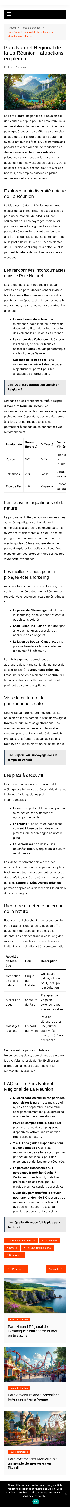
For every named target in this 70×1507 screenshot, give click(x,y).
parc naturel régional (38, 1247)
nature (13, 1247)
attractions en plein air (22, 1240)
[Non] (65, 1494)
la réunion (50, 1240)
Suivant (53, 1269)
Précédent (18, 1269)
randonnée (15, 1255)
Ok (36, 1501)
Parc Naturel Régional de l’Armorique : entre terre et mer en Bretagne (32, 1331)
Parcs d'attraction (17, 67)
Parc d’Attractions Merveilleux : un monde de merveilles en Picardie (32, 1463)
